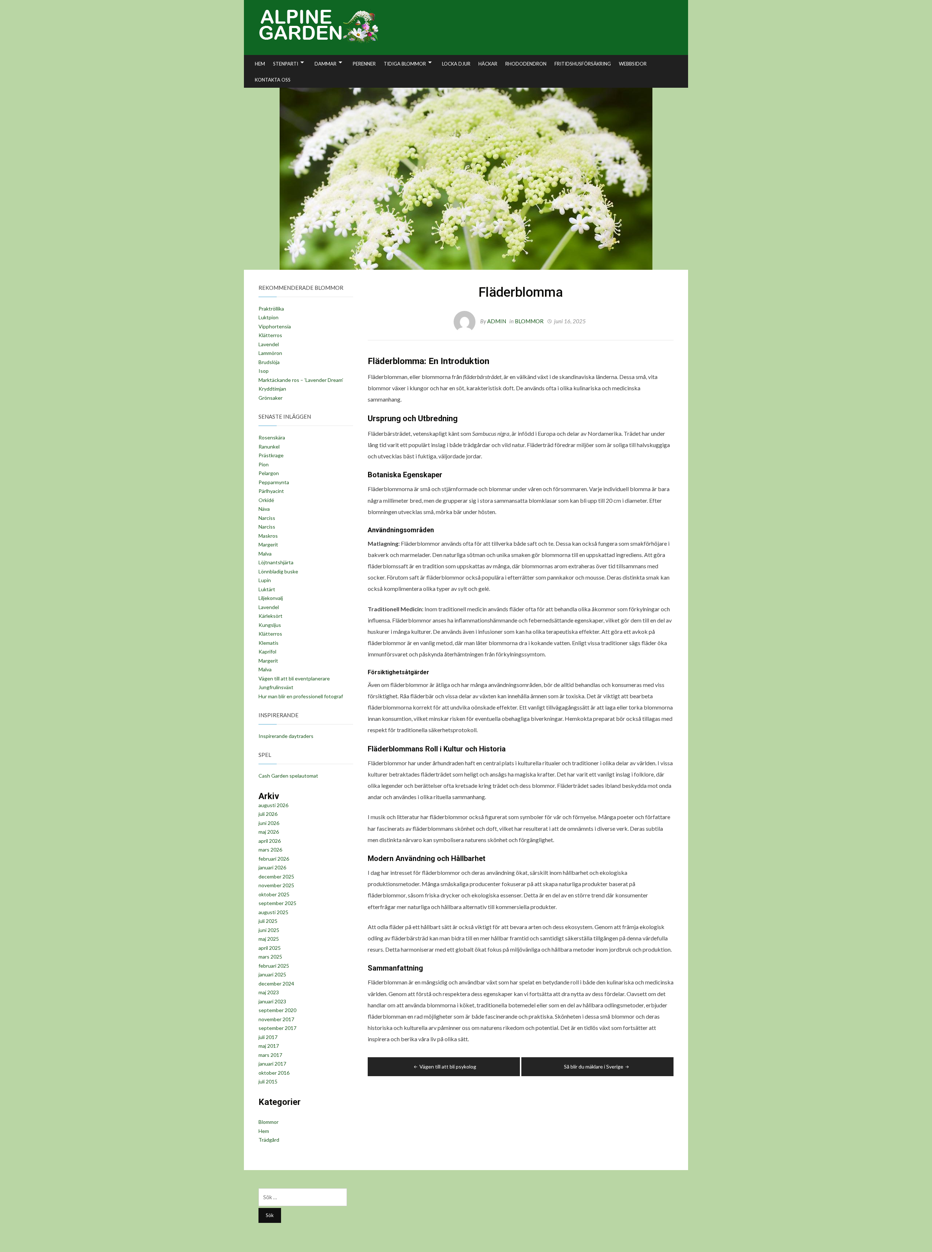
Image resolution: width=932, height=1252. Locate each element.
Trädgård (268, 1140)
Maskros (268, 536)
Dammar (325, 64)
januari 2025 (272, 974)
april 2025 (269, 948)
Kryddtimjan (272, 389)
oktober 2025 (273, 894)
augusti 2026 (273, 805)
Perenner (364, 64)
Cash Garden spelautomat (288, 776)
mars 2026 (270, 849)
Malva (265, 553)
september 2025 (277, 903)
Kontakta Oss (273, 80)
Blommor (529, 321)
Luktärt (266, 589)
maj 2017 (268, 1046)
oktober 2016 (273, 1073)
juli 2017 (267, 1037)
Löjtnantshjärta (275, 562)
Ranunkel (269, 446)
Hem (260, 64)
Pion (263, 464)
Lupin (264, 580)
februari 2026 (273, 859)
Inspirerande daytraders (285, 736)
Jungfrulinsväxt (275, 687)
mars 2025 (270, 956)
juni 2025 (268, 930)
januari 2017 (272, 1064)
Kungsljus (269, 625)
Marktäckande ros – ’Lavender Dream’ (300, 380)
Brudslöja (269, 362)
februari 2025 (273, 966)
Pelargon (268, 473)
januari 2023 (272, 1001)
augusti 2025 (273, 912)
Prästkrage (271, 455)
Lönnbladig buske (278, 571)
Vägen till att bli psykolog (447, 1066)
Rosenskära (271, 437)
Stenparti (285, 64)
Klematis (268, 643)
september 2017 (277, 1028)
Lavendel (268, 344)
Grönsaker (270, 398)
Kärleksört (270, 616)
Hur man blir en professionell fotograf (300, 696)
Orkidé (266, 500)
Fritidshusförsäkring (582, 64)
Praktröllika (271, 308)
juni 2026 (268, 823)
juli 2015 (267, 1081)
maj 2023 (268, 992)
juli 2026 (267, 814)
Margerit (268, 544)
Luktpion (268, 317)
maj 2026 (268, 832)
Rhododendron (525, 64)
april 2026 (269, 841)
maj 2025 (268, 939)
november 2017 (276, 1019)
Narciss (266, 518)
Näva (264, 509)
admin (496, 321)
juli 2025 (267, 921)
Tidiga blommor (405, 64)
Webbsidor (633, 64)
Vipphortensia (274, 326)
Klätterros (270, 335)
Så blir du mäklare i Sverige (593, 1066)
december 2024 (276, 983)
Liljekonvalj (270, 598)
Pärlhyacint (271, 491)
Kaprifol (267, 651)
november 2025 (276, 885)
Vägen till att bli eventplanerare (294, 678)
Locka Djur (456, 64)
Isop (263, 371)
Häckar (487, 64)
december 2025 (276, 876)
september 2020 (277, 1010)
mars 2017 (270, 1055)
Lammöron (270, 353)
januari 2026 (272, 867)
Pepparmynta (273, 482)
